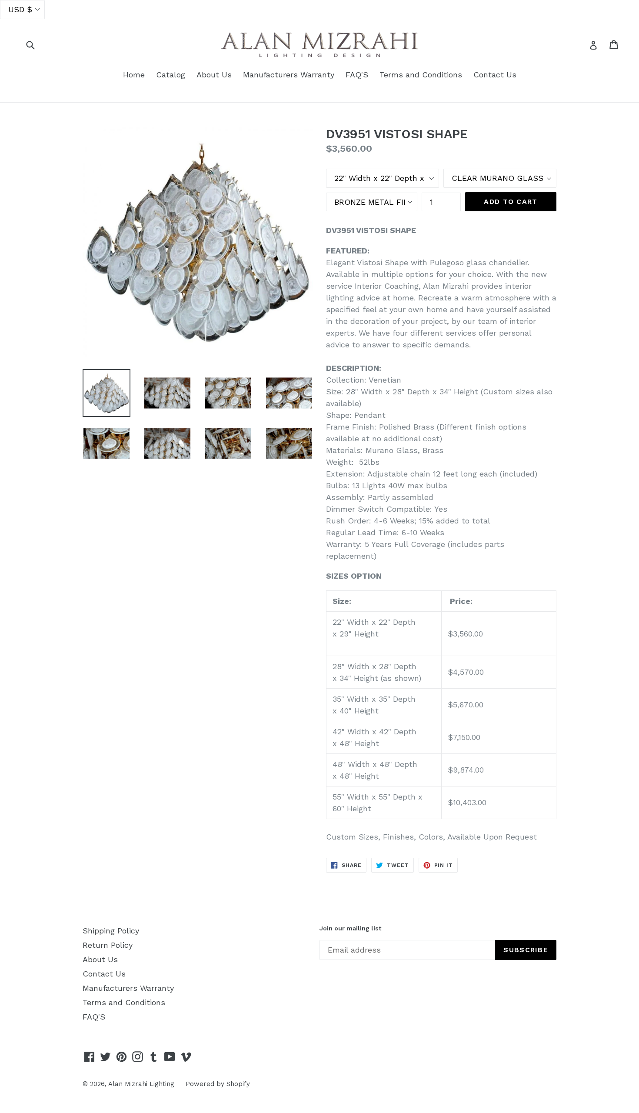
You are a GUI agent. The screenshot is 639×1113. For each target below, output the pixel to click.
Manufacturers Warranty (288, 74)
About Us (214, 74)
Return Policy (108, 945)
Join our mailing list (350, 928)
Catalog (170, 74)
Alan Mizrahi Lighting (141, 1084)
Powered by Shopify (218, 1084)
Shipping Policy (111, 930)
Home (134, 74)
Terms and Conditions (420, 74)
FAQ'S (357, 74)
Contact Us (494, 74)
